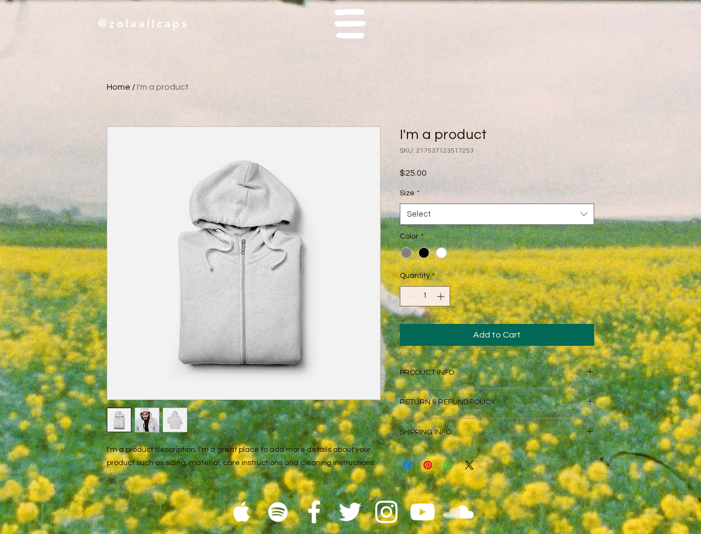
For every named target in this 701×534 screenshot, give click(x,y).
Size (410, 193)
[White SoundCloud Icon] (459, 512)
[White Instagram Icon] (386, 512)
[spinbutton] (425, 296)
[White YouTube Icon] (422, 512)
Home (118, 87)
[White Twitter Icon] (350, 512)
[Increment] (442, 296)
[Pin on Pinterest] (427, 465)
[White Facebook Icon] (314, 512)
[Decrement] (408, 296)
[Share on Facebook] (406, 465)
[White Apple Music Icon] (242, 512)
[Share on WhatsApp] (448, 465)
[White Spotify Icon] (278, 512)
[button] (350, 24)
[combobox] (497, 214)
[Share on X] (469, 465)
